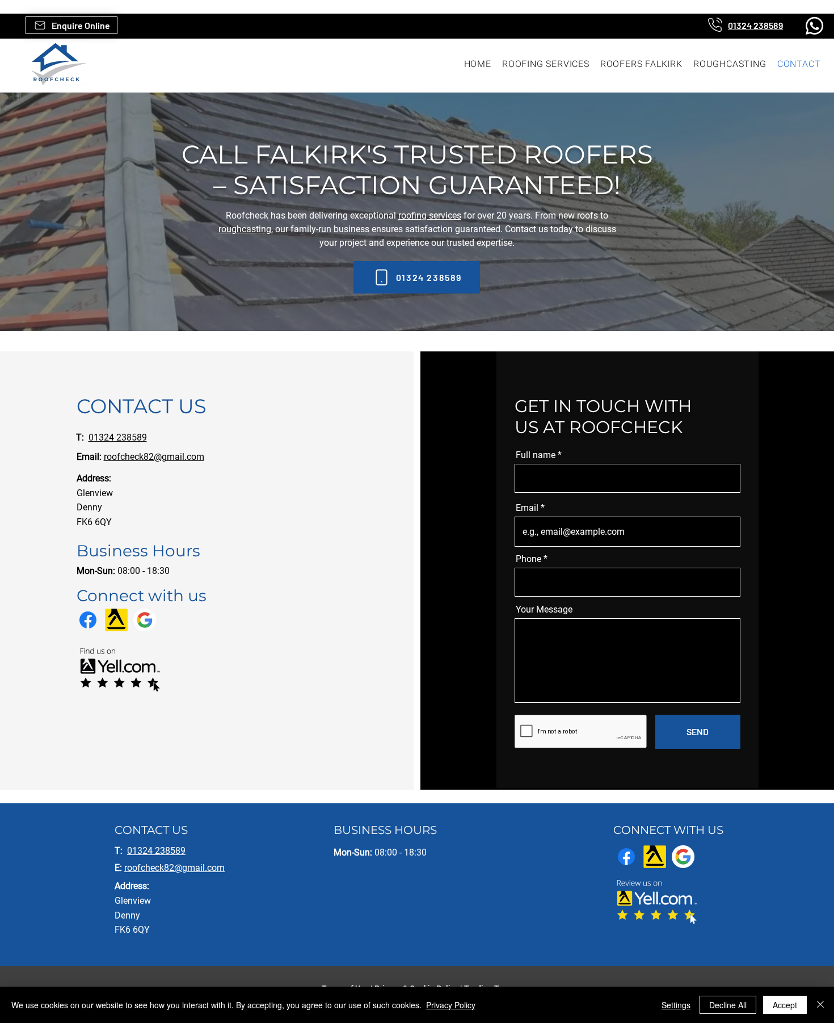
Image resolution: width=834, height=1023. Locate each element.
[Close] (820, 1005)
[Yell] (116, 620)
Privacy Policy (450, 1005)
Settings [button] (676, 1005)
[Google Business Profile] (144, 620)
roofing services (429, 215)
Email (527, 508)
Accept (785, 1005)
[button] (71, 25)
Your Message (544, 609)
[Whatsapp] (814, 26)
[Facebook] (88, 620)
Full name (535, 455)
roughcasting (244, 229)
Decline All (728, 1005)
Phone (528, 559)
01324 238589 (118, 437)
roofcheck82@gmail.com (154, 456)
